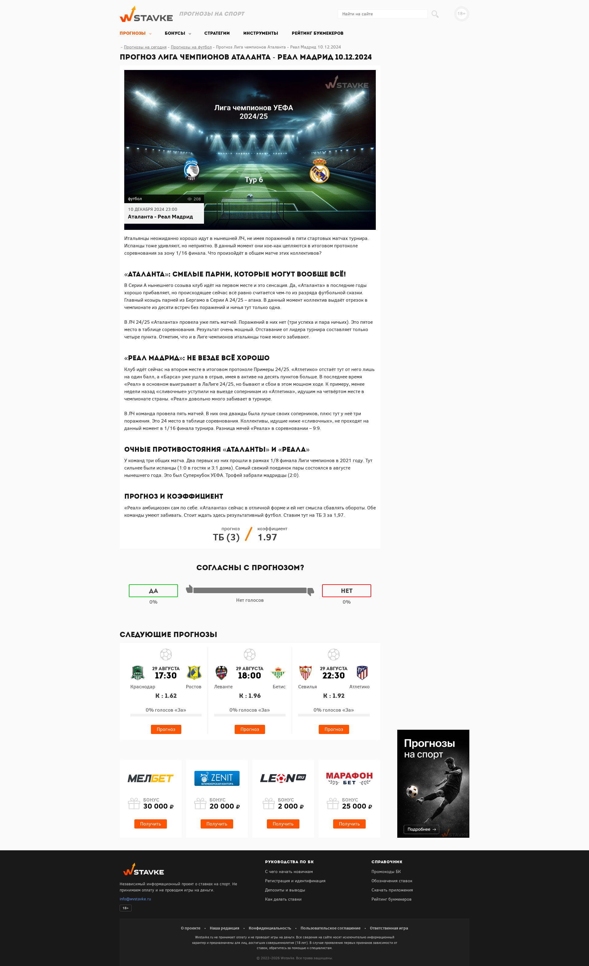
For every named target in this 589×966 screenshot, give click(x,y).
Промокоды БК (386, 872)
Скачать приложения (392, 890)
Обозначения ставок (391, 881)
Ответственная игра (389, 928)
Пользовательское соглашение (330, 928)
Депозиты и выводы (285, 890)
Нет (346, 590)
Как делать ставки (283, 899)
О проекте (190, 928)
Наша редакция (224, 928)
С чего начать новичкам (289, 872)
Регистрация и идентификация (295, 881)
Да (153, 590)
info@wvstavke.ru (135, 899)
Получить (150, 824)
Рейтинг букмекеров (391, 899)
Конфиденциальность (270, 928)
